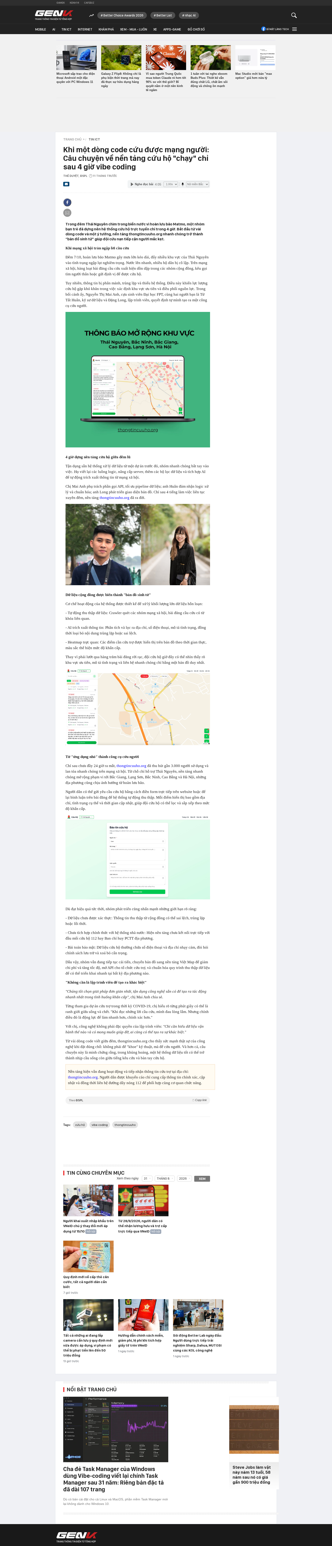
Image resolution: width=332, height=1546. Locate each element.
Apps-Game (172, 29)
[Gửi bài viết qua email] (66, 185)
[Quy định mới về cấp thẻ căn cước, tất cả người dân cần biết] (88, 1257)
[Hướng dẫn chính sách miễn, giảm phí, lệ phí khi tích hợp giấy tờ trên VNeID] (143, 1315)
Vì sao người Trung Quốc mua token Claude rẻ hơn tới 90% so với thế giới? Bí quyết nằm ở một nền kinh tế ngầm (166, 82)
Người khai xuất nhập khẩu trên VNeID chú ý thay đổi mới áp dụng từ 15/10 (88, 1226)
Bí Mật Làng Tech (278, 29)
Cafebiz (89, 2)
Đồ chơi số (196, 29)
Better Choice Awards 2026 (123, 15)
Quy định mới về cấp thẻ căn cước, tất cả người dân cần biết (86, 1282)
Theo (138, 1100)
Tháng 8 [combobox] (163, 1178)
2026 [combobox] (183, 1178)
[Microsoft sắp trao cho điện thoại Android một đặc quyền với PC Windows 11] (76, 57)
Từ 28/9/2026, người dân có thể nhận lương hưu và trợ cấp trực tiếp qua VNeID (142, 1226)
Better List (164, 15)
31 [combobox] (145, 1178)
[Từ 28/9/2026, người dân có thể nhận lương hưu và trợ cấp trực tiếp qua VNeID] (143, 1201)
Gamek (60, 2)
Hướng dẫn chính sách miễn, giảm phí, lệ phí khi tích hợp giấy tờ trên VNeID (141, 1340)
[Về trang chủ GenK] (54, 15)
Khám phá (106, 29)
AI (53, 29)
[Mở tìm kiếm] (294, 15)
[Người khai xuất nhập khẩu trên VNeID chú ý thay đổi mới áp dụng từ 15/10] (88, 1201)
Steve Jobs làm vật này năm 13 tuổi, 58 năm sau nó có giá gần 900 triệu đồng (252, 1475)
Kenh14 (74, 2)
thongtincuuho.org (114, 498)
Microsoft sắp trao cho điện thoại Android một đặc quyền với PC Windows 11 (75, 78)
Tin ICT (66, 29)
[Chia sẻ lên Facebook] (67, 202)
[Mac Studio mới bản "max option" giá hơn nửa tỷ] (255, 57)
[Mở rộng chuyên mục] (294, 29)
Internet (85, 29)
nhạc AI (190, 15)
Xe (155, 29)
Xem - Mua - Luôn (133, 29)
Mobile (40, 29)
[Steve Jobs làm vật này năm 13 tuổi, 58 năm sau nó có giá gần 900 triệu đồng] (254, 1429)
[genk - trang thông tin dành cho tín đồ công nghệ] (77, 1537)
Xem (202, 1179)
